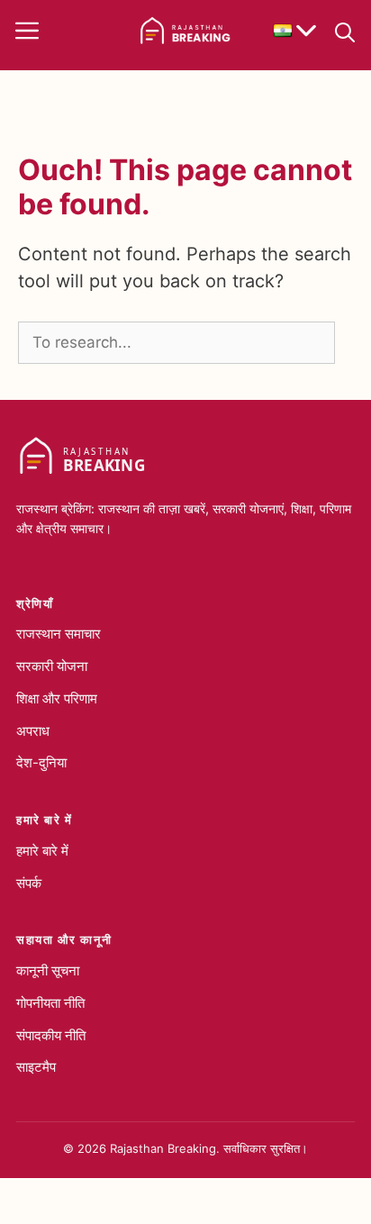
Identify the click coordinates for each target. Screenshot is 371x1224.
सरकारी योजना (51, 666)
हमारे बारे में (42, 850)
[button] (344, 31)
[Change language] (295, 30)
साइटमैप (36, 1066)
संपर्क (28, 883)
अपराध (33, 730)
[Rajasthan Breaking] (185, 30)
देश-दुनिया (41, 762)
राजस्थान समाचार (58, 633)
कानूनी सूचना (47, 970)
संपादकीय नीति (51, 1035)
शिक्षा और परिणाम (56, 698)
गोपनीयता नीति (50, 1002)
